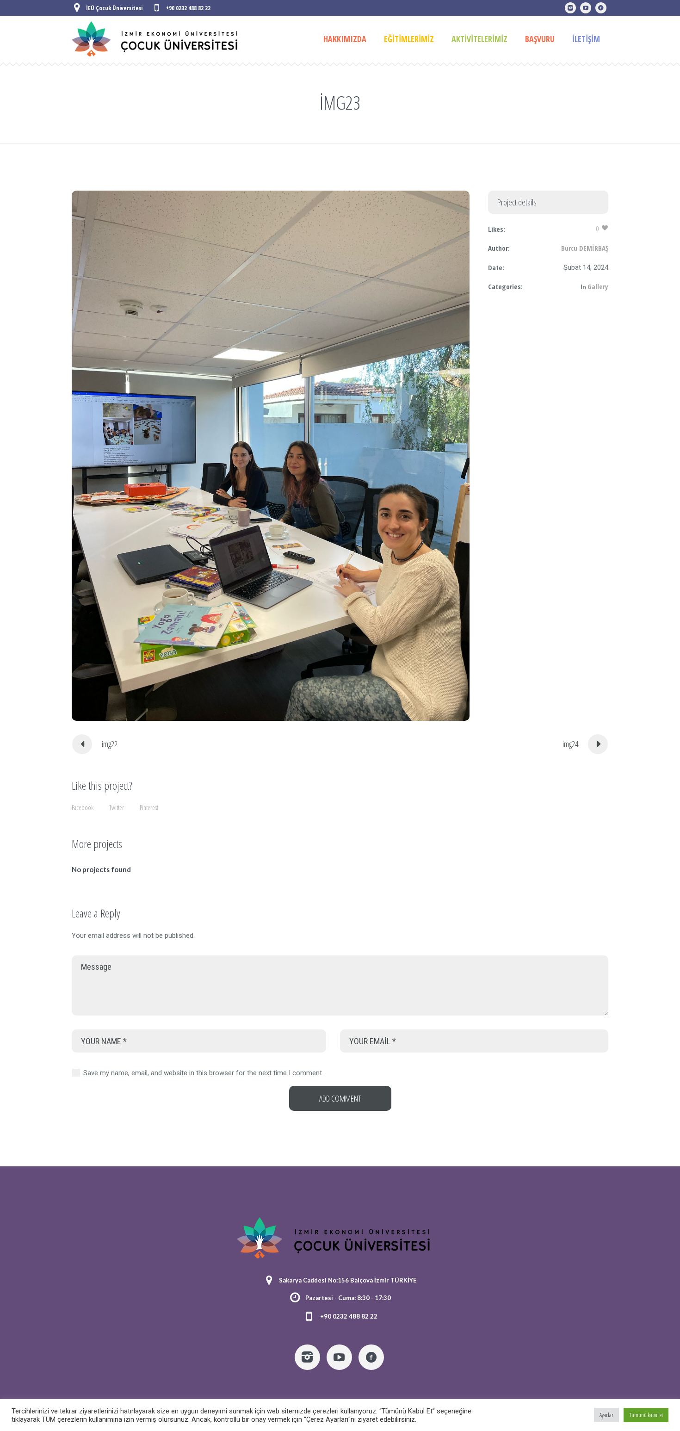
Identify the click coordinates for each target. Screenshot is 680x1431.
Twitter (116, 807)
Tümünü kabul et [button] (646, 1415)
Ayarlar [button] (606, 1415)
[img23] (271, 456)
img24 (570, 744)
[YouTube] (585, 7)
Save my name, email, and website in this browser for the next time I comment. (203, 1073)
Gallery (597, 286)
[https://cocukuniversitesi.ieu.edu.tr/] (600, 7)
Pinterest (149, 807)
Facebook (82, 807)
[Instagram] (570, 7)
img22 (109, 744)
